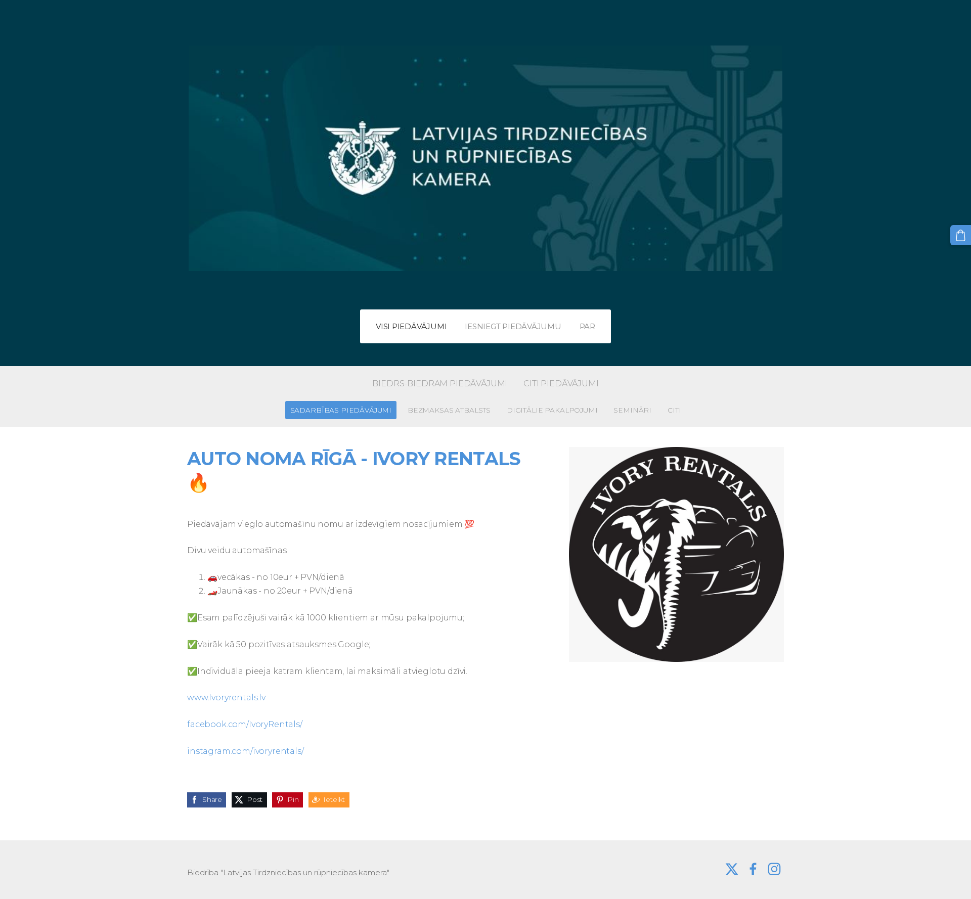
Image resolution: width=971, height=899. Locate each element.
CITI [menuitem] (674, 410)
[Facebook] (753, 869)
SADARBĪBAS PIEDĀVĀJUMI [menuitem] (340, 410)
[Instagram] (774, 869)
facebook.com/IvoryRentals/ (244, 724)
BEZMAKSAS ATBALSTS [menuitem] (449, 410)
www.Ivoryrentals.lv (226, 697)
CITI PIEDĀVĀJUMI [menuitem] (560, 383)
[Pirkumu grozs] (960, 235)
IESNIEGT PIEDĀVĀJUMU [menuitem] (513, 326)
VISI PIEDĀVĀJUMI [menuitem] (411, 326)
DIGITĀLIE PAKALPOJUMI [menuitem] (552, 410)
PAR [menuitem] (587, 326)
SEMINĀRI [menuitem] (632, 410)
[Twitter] (731, 869)
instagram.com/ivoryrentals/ (245, 751)
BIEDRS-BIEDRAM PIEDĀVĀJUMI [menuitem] (439, 383)
